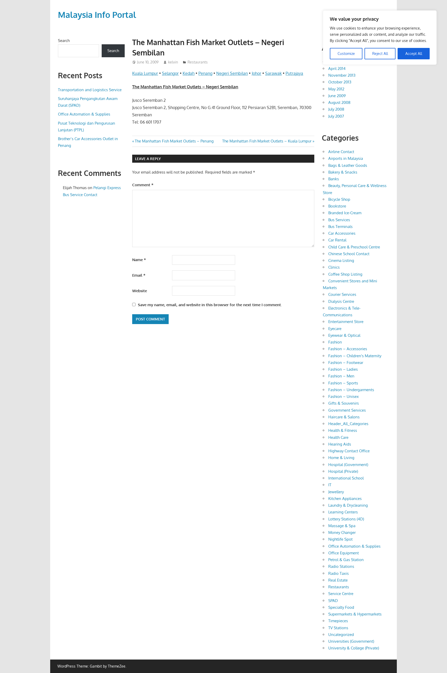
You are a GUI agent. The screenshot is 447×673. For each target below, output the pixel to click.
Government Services (347, 410)
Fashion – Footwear (345, 362)
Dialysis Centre (341, 301)
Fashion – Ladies (343, 369)
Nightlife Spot (340, 539)
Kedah (189, 73)
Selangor (170, 73)
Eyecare (334, 328)
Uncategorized (341, 634)
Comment (142, 184)
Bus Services (339, 219)
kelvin (173, 62)
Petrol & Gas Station (346, 559)
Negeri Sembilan (232, 73)
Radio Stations (341, 566)
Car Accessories (341, 233)
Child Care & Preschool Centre (354, 247)
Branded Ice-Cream (344, 212)
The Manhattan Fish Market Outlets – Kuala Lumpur (266, 141)
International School (346, 478)
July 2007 (336, 116)
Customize (346, 53)
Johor (256, 73)
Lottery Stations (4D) (346, 519)
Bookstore (337, 206)
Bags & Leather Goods (347, 165)
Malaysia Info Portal (97, 14)
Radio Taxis (338, 573)
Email (138, 275)
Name (139, 259)
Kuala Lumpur (145, 73)
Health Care (338, 437)
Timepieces (338, 620)
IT (329, 484)
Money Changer (342, 532)
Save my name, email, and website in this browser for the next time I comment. (210, 304)
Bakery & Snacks (342, 172)
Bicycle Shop (339, 199)
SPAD (333, 600)
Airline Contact (341, 151)
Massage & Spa (341, 525)
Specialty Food (341, 607)
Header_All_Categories (348, 423)
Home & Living (341, 457)
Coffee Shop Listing (345, 274)
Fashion (335, 342)
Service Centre (340, 593)
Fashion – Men (341, 376)
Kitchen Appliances (345, 498)
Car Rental (337, 240)
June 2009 (337, 95)
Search (64, 40)
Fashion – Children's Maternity (354, 355)
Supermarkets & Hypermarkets (355, 614)
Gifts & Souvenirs (343, 403)
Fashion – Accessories (347, 348)
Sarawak (273, 73)
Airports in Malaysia (345, 158)
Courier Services (342, 294)
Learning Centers (343, 512)
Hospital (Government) (348, 464)
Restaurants (198, 62)
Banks (333, 178)
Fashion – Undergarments (351, 389)
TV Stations (338, 627)
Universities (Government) (351, 641)
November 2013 (341, 75)
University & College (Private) (353, 648)
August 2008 (339, 102)
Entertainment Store (345, 321)
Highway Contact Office (349, 450)
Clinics (334, 267)
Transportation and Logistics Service (90, 89)
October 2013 (339, 82)
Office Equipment (343, 552)
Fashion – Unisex (343, 396)
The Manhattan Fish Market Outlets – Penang (174, 141)
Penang (205, 73)
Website (139, 290)
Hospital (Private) (343, 471)
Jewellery (336, 491)
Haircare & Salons (344, 416)
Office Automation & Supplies (84, 114)
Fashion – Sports (343, 383)
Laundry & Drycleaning (348, 505)
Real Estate (338, 580)
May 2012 (336, 89)
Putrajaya (294, 73)
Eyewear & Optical (344, 335)
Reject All (380, 53)
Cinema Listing (341, 260)
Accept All (413, 53)
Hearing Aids (339, 444)
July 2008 (336, 109)
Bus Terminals (340, 226)
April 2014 (337, 68)
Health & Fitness (342, 430)
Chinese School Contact (348, 253)
